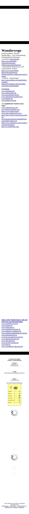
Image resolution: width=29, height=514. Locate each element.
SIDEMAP (21, 507)
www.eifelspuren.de (8, 91)
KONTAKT (13, 506)
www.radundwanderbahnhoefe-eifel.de (14, 333)
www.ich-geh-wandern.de (10, 343)
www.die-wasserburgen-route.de (12, 337)
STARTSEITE (5, 506)
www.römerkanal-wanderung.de (12, 97)
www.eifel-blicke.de (8, 341)
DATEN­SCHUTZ (21, 506)
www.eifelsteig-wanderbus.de (11, 331)
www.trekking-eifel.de (8, 100)
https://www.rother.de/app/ (10, 111)
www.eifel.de (5, 344)
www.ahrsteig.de (7, 98)
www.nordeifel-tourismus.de (10, 329)
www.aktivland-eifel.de (9, 335)
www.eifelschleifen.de (8, 93)
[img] (14, 22)
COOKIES (15, 507)
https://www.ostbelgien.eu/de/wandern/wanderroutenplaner (14, 124)
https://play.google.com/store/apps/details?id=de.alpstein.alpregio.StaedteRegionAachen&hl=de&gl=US (14, 118)
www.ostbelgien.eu (7, 327)
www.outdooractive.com (9, 107)
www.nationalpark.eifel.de (10, 95)
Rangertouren (14, 59)
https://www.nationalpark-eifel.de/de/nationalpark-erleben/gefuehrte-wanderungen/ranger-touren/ (14, 73)
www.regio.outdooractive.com (11, 113)
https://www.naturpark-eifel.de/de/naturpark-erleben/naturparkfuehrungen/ (11, 63)
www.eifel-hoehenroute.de (10, 339)
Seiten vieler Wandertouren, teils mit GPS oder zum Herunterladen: (14, 322)
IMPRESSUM (8, 507)
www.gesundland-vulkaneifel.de (12, 346)
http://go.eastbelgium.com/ (10, 126)
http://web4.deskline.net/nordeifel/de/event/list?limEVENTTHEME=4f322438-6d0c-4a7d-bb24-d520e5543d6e (14, 83)
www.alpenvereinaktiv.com (10, 109)
